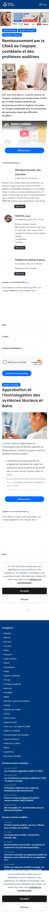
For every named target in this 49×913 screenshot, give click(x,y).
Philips (6, 671)
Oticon (6, 663)
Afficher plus (24, 150)
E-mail (5, 336)
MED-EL (7, 637)
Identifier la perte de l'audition (17, 701)
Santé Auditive (10, 30)
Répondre (20, 206)
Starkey (7, 705)
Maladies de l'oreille (12, 709)
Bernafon (8, 642)
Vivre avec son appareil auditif (17, 726)
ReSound (8, 688)
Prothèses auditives (12, 35)
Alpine (6, 748)
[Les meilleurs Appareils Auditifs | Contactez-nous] (24, 18)
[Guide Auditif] (9, 4)
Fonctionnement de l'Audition (16, 735)
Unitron (7, 714)
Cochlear (8, 646)
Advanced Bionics (11, 739)
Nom (4, 325)
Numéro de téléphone (12, 348)
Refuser (24, 907)
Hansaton (8, 654)
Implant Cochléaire (12, 731)
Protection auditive (12, 743)
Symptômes (9, 752)
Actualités (8, 692)
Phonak (7, 680)
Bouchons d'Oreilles (12, 756)
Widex (6, 650)
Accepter (24, 898)
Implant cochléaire (27, 30)
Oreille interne (10, 718)
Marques (7, 633)
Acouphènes (9, 667)
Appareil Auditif (10, 722)
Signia (6, 697)
